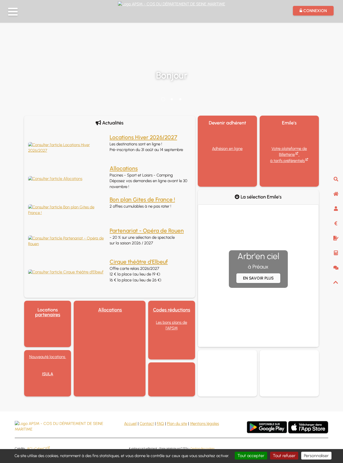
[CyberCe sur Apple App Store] (308, 427)
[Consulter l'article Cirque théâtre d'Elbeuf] (67, 272)
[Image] (171, 379)
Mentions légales (204, 423)
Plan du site (177, 423)
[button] (13, 12)
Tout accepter (250, 455)
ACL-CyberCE (37, 448)
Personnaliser (316, 455)
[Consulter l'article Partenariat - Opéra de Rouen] (67, 241)
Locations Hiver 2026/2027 (143, 137)
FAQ (160, 423)
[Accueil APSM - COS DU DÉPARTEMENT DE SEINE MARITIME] (171, 3)
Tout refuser (284, 455)
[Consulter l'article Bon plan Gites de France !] (67, 210)
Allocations (124, 168)
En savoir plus (258, 278)
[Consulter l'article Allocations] (67, 179)
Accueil (130, 423)
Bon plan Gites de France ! (142, 199)
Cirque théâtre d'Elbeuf (139, 261)
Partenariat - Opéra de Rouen (147, 230)
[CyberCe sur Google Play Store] (267, 427)
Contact (147, 423)
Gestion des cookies (202, 448)
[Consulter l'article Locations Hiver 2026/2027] (67, 148)
